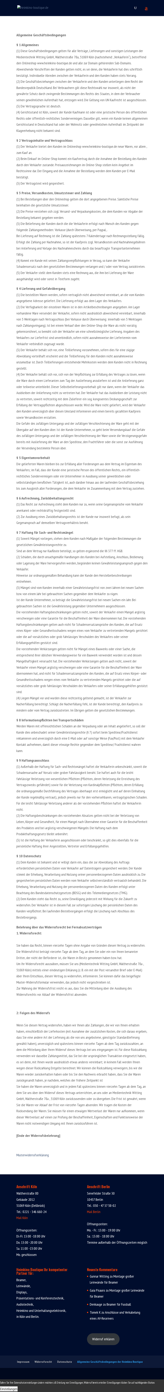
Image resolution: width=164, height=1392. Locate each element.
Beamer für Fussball (119, 1304)
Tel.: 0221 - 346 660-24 (31, 1211)
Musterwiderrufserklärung (32, 1155)
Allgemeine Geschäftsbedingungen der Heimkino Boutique (110, 1362)
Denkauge (96, 1304)
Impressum (23, 1362)
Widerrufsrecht (43, 1362)
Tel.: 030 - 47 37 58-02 (101, 1205)
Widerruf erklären (103, 1339)
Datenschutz (64, 1362)
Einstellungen (8, 1389)
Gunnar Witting (99, 1276)
